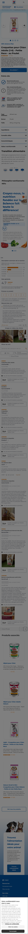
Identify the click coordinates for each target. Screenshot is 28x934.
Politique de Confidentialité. (12, 924)
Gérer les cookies (13, 927)
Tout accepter (13, 931)
